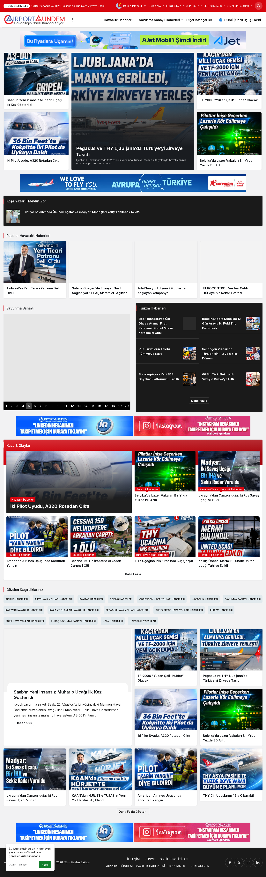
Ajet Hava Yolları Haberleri (53, 599)
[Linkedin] (257, 862)
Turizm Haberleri (221, 610)
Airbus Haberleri (16, 599)
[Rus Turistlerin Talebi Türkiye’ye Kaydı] (167, 353)
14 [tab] (85, 406)
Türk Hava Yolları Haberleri (24, 621)
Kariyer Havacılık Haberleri (23, 610)
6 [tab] (35, 406)
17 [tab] (106, 406)
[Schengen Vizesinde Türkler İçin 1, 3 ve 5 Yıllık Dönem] (230, 354)
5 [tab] (29, 406)
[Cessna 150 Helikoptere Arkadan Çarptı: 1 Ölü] (101, 542)
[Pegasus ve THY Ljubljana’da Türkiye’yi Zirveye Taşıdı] (132, 111)
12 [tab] (72, 406)
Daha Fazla (199, 401)
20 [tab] (127, 406)
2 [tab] (11, 406)
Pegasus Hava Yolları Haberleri (127, 610)
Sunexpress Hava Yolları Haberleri (179, 610)
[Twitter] (239, 862)
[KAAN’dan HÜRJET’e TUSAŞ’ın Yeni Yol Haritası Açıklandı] (100, 776)
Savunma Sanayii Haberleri (243, 599)
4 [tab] (23, 406)
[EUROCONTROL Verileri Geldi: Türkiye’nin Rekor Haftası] (166, 269)
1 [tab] (6, 406)
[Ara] (258, 6)
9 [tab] (52, 406)
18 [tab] (113, 406)
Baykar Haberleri (91, 599)
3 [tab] (17, 406)
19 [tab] (120, 406)
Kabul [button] (45, 864)
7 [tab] (40, 406)
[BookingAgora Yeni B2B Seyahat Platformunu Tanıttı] (167, 379)
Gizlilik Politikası (18, 864)
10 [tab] (59, 406)
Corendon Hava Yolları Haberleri (162, 599)
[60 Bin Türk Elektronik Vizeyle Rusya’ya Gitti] (230, 379)
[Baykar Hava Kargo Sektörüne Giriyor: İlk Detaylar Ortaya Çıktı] (67, 358)
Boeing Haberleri (121, 599)
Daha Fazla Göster (132, 811)
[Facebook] (229, 862)
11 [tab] (65, 406)
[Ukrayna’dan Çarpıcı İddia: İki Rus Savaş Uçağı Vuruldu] (229, 482)
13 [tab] (79, 406)
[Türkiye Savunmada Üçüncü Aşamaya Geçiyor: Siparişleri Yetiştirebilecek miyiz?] (133, 215)
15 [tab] (92, 406)
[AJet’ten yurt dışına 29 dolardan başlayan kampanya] (100, 269)
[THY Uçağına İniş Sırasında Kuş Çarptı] (165, 542)
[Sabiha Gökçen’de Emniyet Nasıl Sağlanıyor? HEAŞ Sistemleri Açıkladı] (35, 269)
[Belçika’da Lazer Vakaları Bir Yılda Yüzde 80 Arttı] (229, 141)
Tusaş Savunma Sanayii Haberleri (73, 621)
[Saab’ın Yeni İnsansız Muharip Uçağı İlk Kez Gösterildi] (36, 80)
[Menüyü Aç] (72, 20)
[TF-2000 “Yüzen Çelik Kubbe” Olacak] (229, 80)
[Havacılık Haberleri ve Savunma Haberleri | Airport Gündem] (34, 19)
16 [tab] (99, 406)
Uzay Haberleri (113, 621)
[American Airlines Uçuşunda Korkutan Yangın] (37, 542)
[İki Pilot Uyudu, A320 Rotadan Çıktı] (36, 141)
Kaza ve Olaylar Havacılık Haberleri (74, 610)
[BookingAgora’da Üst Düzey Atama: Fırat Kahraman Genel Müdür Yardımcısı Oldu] (167, 326)
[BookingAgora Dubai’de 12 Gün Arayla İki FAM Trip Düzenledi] (230, 324)
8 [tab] (46, 406)
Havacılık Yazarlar (143, 621)
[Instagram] (248, 862)
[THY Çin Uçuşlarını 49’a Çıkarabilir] (231, 267)
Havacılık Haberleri (205, 599)
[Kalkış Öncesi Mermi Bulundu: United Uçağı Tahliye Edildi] (229, 542)
